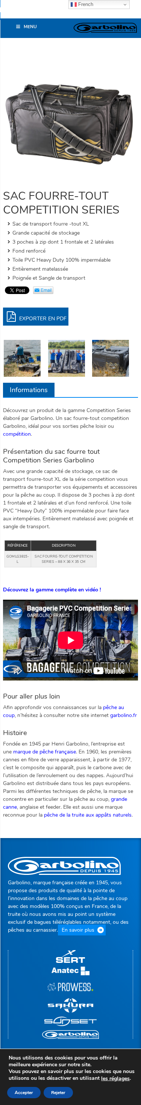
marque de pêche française (44, 751)
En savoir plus (78, 930)
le (115, 1078)
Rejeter (58, 1093)
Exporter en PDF (42, 318)
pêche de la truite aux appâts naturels (88, 815)
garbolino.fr (123, 715)
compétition (17, 434)
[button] (9, 13)
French (85, 4)
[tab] (29, 390)
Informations (29, 389)
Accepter (24, 1093)
